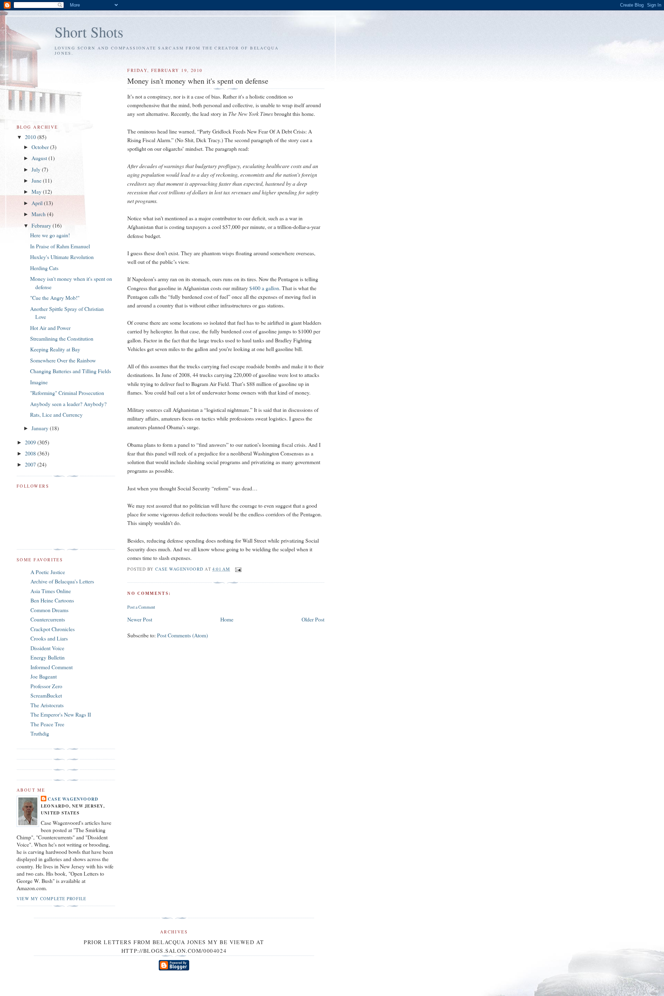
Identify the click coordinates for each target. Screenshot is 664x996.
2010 (31, 136)
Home (226, 619)
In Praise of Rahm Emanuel (60, 246)
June (37, 180)
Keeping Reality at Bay (55, 349)
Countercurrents (47, 619)
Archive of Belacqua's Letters (62, 581)
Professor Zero (46, 686)
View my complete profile (51, 898)
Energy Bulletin (47, 657)
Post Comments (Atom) (182, 635)
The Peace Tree (47, 724)
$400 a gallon (264, 288)
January (40, 428)
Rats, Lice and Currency (56, 414)
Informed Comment (51, 667)
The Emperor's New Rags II (60, 714)
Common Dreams (49, 610)
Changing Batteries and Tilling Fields (70, 371)
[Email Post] (238, 569)
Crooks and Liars (49, 638)
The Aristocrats (47, 705)
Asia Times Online (50, 590)
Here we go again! (50, 235)
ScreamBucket (46, 695)
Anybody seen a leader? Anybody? (68, 403)
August (39, 158)
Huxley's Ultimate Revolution (62, 256)
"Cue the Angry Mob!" (55, 297)
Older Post (313, 619)
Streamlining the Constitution (61, 338)
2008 (31, 453)
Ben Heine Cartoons (52, 600)
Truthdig (39, 733)
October (40, 146)
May (37, 191)
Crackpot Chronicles (52, 629)
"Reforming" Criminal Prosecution (67, 392)
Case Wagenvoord (73, 799)
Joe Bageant (43, 676)
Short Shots (89, 32)
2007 (31, 464)
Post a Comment (141, 607)
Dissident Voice (47, 648)
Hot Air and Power (50, 327)
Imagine (39, 382)
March (39, 214)
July (36, 169)
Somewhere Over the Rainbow (63, 360)
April (37, 202)
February (42, 225)
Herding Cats (44, 267)
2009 (31, 442)
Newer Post (139, 619)
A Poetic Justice (47, 571)
